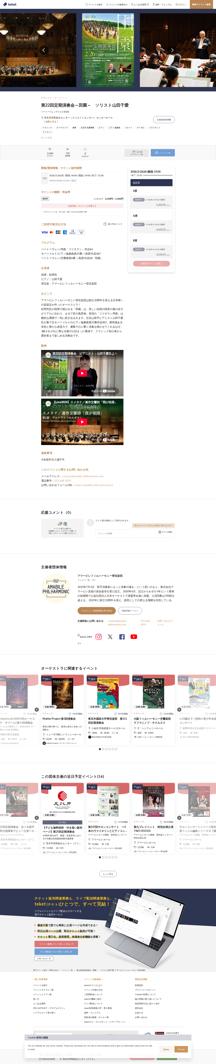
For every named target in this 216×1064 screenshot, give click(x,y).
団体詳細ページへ (130, 610)
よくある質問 (39, 1003)
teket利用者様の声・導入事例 (98, 1008)
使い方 (36, 999)
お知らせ (139, 1012)
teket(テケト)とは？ (93, 985)
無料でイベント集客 (201, 4)
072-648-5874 (62, 480)
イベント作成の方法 (93, 990)
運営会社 (139, 1008)
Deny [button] (166, 1049)
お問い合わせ (141, 1017)
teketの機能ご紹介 (93, 999)
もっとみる (46, 137)
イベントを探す (40, 985)
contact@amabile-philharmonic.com (82, 476)
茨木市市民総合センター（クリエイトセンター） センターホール (93, 1059)
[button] (100, 749)
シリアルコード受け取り (44, 1012)
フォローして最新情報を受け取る (96, 610)
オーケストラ (61, 98)
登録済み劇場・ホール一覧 (96, 1017)
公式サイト (85, 638)
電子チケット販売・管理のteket (45, 970)
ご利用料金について (93, 994)
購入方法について (115, 224)
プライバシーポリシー (145, 990)
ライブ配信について (93, 1003)
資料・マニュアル (92, 1012)
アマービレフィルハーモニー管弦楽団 (100, 575)
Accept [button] (181, 1049)
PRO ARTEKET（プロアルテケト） (49, 1008)
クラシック (46, 98)
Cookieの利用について (145, 994)
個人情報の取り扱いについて (148, 999)
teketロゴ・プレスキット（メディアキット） (105, 1022)
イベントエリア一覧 (42, 994)
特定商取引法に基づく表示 (147, 1003)
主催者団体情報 (164, 119)
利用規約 (139, 985)
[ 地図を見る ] (51, 121)
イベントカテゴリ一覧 (43, 990)
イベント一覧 (67, 970)
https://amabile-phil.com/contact (94, 485)
